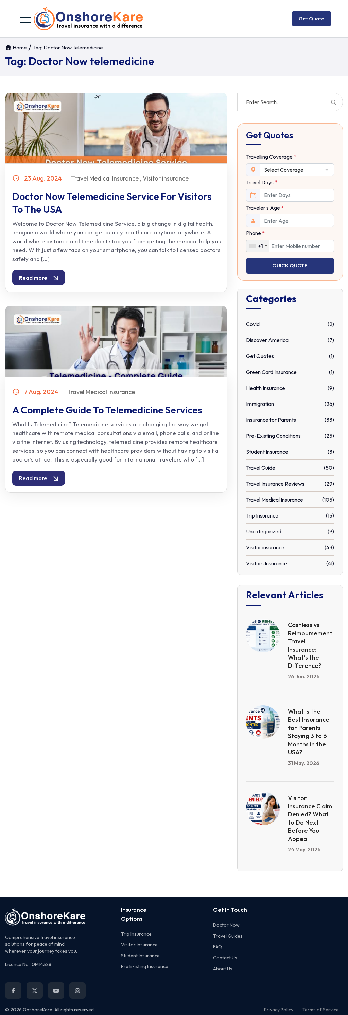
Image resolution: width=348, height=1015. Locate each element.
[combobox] (257, 246)
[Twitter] (35, 990)
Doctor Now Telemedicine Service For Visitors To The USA (112, 202)
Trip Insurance (136, 934)
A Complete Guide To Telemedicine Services (107, 410)
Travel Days (261, 182)
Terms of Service (320, 1010)
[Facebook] (13, 990)
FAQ (217, 947)
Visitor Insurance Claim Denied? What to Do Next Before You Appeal (310, 818)
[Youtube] (56, 990)
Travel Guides (228, 936)
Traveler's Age (265, 207)
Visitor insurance (166, 178)
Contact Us (225, 958)
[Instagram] (77, 990)
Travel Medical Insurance (105, 178)
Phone (255, 233)
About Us (222, 968)
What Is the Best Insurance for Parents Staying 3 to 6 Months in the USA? (308, 732)
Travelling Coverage (271, 156)
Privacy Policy (278, 1010)
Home (19, 47)
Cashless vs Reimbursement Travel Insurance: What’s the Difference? (310, 645)
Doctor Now (226, 925)
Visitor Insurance (139, 945)
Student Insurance (140, 956)
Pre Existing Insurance (144, 966)
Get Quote (311, 18)
